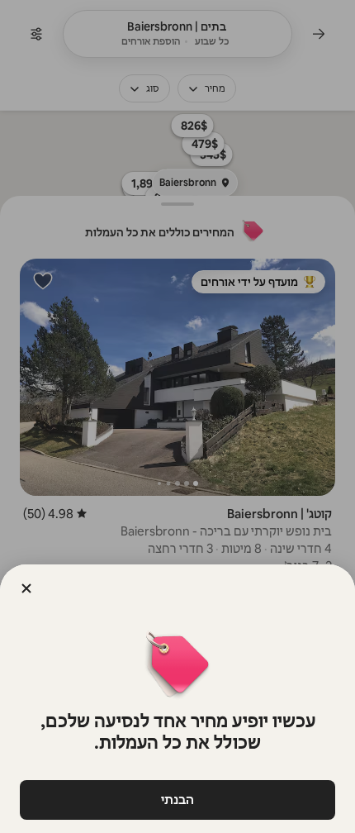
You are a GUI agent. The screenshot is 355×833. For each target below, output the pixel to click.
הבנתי (177, 799)
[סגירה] (26, 588)
